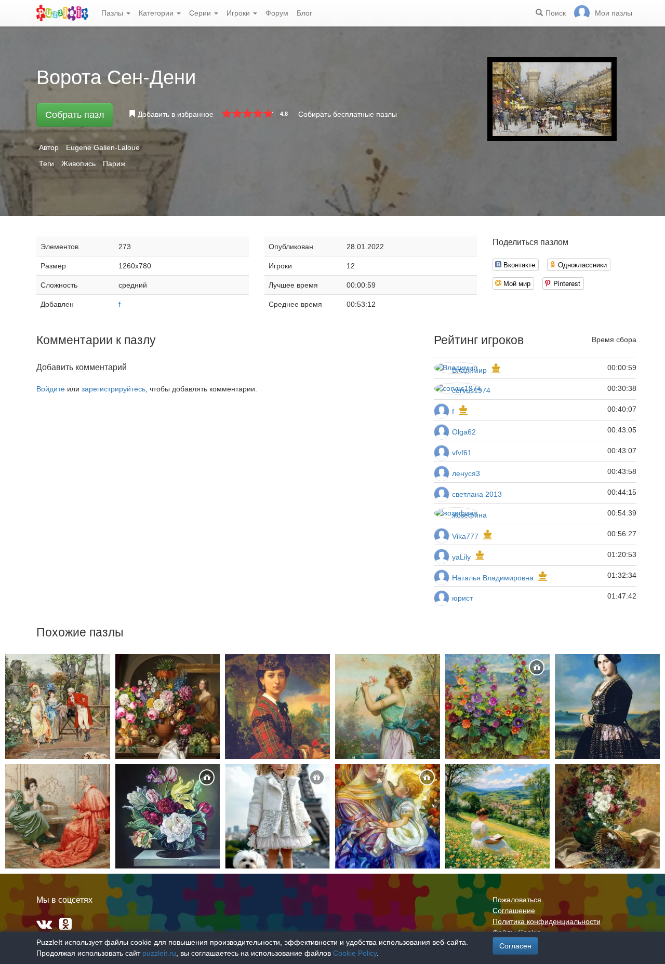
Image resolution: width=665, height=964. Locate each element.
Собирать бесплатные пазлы (347, 114)
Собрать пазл (74, 115)
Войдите (50, 389)
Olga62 (464, 432)
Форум (276, 13)
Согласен (515, 946)
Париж (114, 163)
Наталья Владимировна (493, 578)
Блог (304, 13)
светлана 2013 (477, 494)
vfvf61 (462, 453)
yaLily (461, 557)
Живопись (78, 163)
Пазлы (113, 13)
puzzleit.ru (159, 953)
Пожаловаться (517, 899)
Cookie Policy (355, 953)
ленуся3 (466, 473)
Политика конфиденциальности (547, 921)
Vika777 (465, 536)
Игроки (239, 13)
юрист (462, 598)
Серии (201, 13)
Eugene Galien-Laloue (103, 147)
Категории (157, 13)
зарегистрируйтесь (113, 389)
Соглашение (514, 910)
